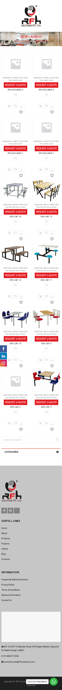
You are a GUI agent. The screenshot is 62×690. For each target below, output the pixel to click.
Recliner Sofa (15, 80)
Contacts (5, 559)
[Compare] (15, 106)
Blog (3, 554)
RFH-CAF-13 (46, 216)
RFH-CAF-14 (15, 216)
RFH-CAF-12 (15, 280)
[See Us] (10, 510)
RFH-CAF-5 (46, 407)
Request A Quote (15, 85)
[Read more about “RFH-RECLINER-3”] (9, 106)
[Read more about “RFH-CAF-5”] (40, 423)
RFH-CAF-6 (15, 407)
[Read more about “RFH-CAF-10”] (9, 359)
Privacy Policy (7, 585)
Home (4, 528)
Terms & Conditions (10, 590)
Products (5, 538)
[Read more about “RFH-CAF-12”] (9, 296)
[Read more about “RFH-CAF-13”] (40, 232)
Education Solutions (15, 207)
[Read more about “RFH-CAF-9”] (40, 359)
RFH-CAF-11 (46, 280)
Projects (5, 543)
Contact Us (6, 600)
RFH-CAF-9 (46, 343)
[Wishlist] (22, 107)
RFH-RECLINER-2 (46, 90)
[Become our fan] (4, 510)
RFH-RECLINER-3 (15, 90)
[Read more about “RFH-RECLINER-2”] (40, 106)
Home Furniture (22, 41)
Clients (4, 549)
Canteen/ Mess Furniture (15, 205)
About (4, 533)
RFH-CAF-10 (15, 343)
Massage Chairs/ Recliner (15, 78)
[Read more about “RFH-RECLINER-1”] (9, 169)
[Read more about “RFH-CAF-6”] (9, 423)
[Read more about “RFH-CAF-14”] (9, 232)
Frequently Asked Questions (14, 579)
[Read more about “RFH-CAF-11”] (40, 296)
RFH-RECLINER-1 (15, 153)
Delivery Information (11, 595)
